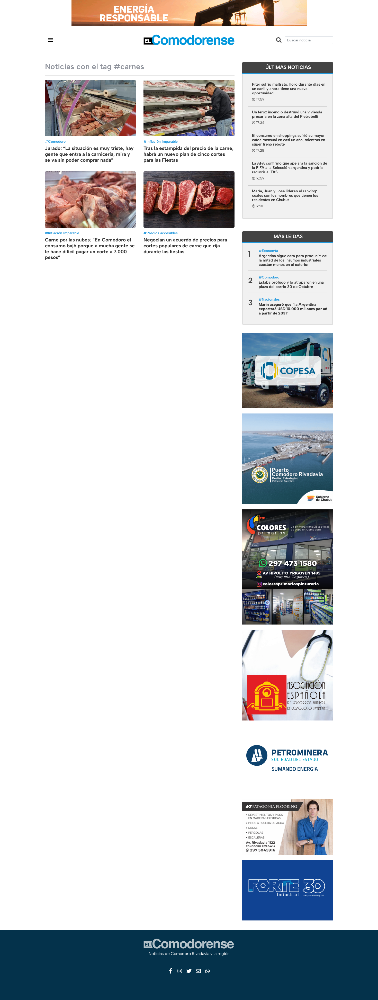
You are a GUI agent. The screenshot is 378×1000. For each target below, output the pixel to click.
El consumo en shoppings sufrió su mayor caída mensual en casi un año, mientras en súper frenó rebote (288, 140)
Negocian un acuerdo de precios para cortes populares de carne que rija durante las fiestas (185, 246)
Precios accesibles (162, 233)
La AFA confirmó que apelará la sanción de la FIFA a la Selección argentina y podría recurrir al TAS (289, 167)
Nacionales (271, 299)
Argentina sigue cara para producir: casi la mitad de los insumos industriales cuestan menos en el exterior (294, 260)
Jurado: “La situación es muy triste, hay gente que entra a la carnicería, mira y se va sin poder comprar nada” (89, 154)
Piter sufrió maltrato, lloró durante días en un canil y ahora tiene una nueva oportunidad (288, 88)
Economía (270, 251)
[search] (309, 40)
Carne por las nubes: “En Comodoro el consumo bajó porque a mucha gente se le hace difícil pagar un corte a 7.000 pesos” (90, 248)
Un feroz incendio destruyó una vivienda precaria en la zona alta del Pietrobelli (287, 114)
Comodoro (57, 141)
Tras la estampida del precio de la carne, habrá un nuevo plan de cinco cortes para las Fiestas (188, 154)
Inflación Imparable (162, 141)
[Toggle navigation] (51, 40)
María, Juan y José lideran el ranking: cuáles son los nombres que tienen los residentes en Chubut (285, 195)
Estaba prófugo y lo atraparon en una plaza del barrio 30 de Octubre (291, 284)
